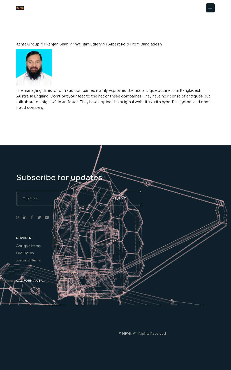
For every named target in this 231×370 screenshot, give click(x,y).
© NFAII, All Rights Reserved (142, 333)
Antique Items (28, 246)
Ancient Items (28, 260)
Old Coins (25, 253)
